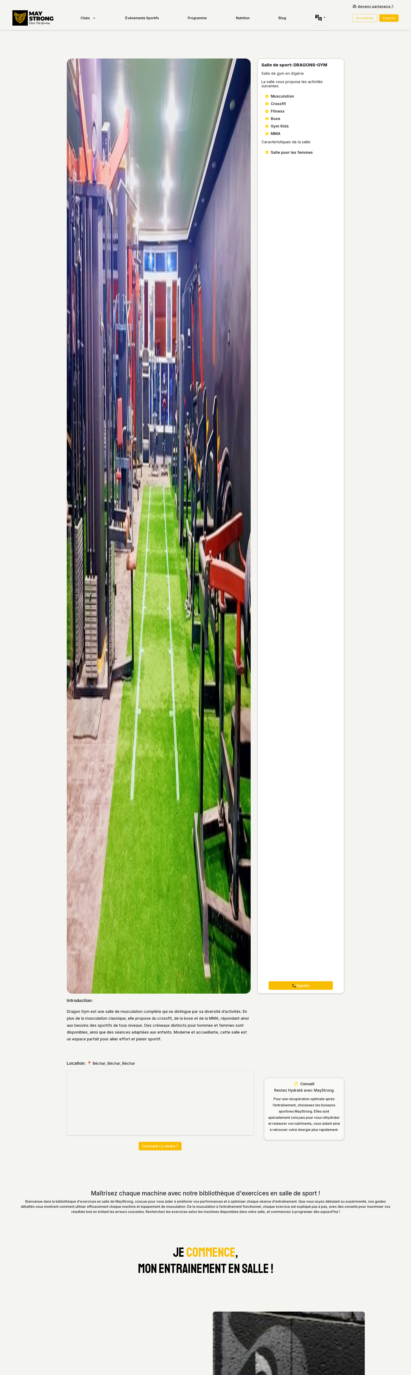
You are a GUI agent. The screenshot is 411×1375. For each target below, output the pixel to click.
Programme (197, 18)
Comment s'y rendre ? (160, 1146)
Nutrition (243, 18)
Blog (282, 18)
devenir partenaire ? (375, 6)
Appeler (301, 985)
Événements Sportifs (142, 18)
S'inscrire (389, 18)
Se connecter (365, 18)
